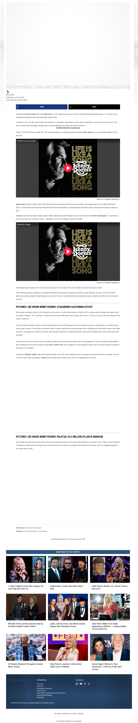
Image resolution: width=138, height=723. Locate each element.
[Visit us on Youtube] (82, 684)
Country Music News (30, 531)
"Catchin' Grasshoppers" (99, 216)
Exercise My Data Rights (44, 695)
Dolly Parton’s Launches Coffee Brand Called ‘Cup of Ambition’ (65, 665)
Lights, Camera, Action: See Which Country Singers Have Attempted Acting (67, 625)
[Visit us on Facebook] (86, 684)
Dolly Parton (47, 114)
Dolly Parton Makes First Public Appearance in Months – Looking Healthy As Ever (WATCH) (109, 626)
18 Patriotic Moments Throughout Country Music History (25, 665)
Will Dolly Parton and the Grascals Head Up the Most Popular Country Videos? (25, 625)
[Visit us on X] (90, 684)
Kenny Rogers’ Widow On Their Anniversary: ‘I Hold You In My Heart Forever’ (107, 667)
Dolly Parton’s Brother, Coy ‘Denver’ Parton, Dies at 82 (110, 587)
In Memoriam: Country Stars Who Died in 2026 (66, 587)
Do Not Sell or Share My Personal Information (51, 693)
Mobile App (40, 697)
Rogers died (20, 204)
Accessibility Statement (44, 688)
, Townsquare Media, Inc (34, 703)
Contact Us (40, 684)
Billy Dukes (10, 95)
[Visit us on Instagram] (78, 684)
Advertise (40, 686)
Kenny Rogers (31, 114)
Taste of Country (111, 199)
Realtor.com (58, 345)
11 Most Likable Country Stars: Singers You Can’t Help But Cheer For (26, 587)
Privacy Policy (41, 690)
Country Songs (42, 531)
